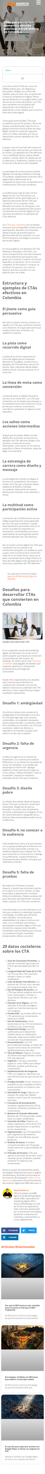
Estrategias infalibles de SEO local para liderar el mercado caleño (21, 1378)
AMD (11, 679)
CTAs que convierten (16, 224)
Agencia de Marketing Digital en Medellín (22, 577)
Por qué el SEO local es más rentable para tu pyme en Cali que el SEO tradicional (22, 1307)
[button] (10, 1230)
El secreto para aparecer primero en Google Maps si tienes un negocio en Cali (22, 1448)
